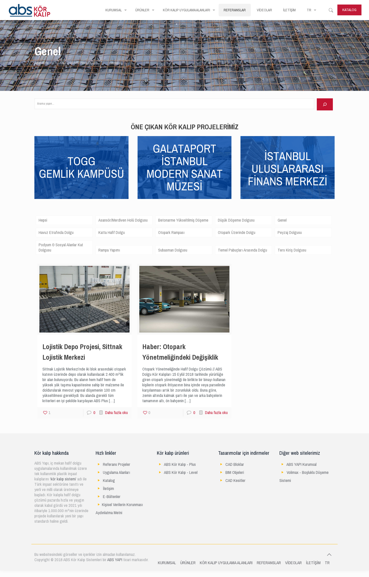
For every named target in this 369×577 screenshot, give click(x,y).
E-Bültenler (111, 497)
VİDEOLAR (293, 563)
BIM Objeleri (234, 472)
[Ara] (325, 104)
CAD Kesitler (235, 480)
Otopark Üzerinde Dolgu (236, 232)
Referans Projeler (116, 464)
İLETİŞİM (313, 563)
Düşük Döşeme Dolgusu (236, 220)
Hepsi (43, 220)
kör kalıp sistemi (63, 479)
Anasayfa (41, 63)
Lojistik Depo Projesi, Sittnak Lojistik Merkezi (82, 352)
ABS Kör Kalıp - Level (181, 472)
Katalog (109, 480)
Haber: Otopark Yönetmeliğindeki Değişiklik (180, 352)
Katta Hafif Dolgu (111, 232)
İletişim (108, 488)
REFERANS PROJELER (79, 63)
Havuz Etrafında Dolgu (56, 232)
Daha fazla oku (116, 413)
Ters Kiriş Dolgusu (292, 250)
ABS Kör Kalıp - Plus (180, 464)
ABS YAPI (114, 560)
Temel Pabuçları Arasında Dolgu (242, 250)
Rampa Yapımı (109, 250)
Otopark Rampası (171, 232)
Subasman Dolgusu (172, 250)
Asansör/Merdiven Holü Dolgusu (123, 220)
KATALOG (349, 9)
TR (327, 563)
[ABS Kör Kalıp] (29, 10)
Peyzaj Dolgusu (290, 232)
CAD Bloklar (234, 464)
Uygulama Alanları (116, 472)
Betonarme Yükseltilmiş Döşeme (183, 220)
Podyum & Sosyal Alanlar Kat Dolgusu (61, 247)
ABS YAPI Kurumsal (301, 464)
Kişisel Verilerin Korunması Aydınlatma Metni (119, 509)
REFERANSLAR (269, 563)
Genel (282, 220)
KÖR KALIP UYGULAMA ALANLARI (226, 563)
